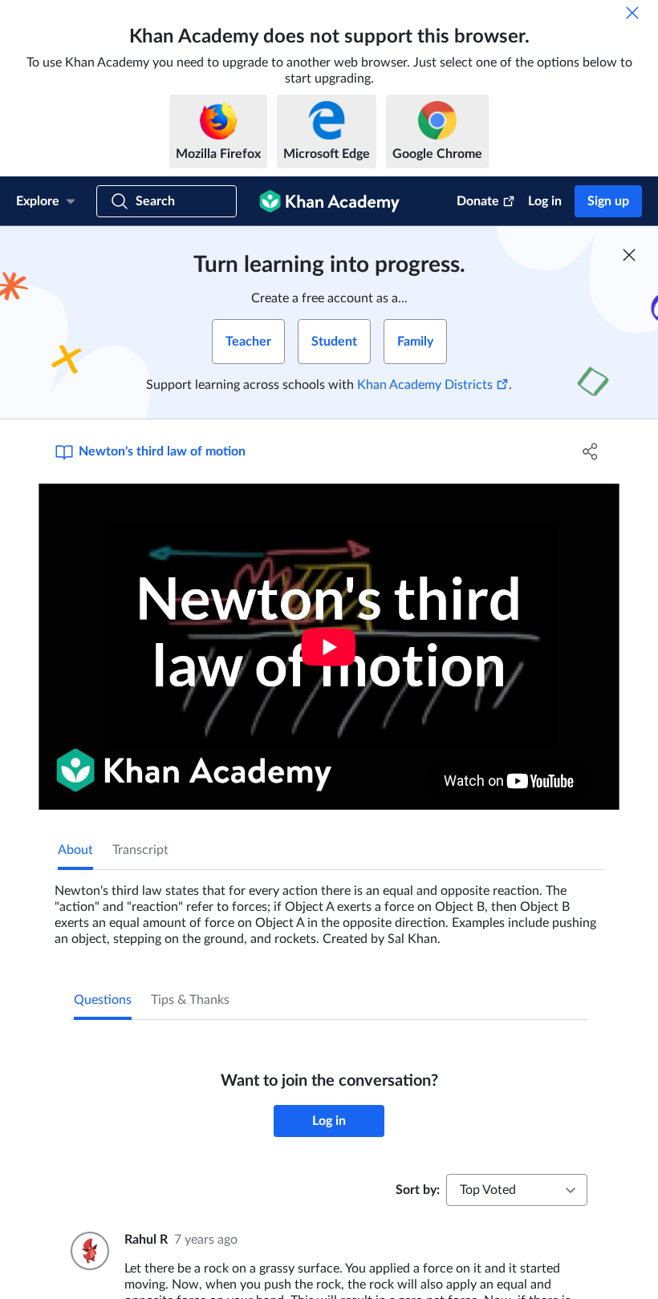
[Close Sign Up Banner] (629, 255)
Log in (545, 201)
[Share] (590, 451)
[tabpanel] (329, 908)
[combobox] (516, 1190)
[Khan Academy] (329, 201)
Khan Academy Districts (425, 384)
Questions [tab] (103, 999)
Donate (478, 201)
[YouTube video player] (329, 647)
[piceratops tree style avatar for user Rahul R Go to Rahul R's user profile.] (88, 1251)
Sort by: (418, 1190)
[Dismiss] (632, 13)
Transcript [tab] (140, 850)
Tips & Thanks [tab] (190, 999)
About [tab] (75, 850)
